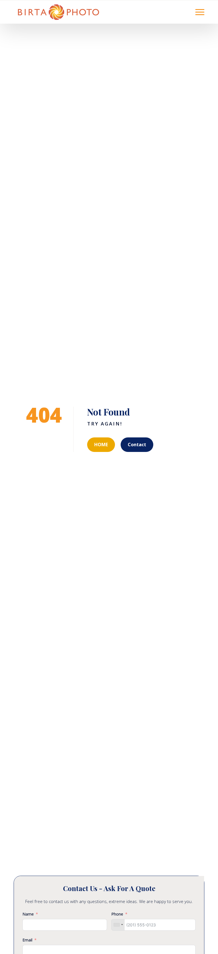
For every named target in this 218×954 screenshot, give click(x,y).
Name (28, 914)
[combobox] (118, 924)
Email (27, 940)
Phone (117, 914)
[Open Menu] (199, 12)
